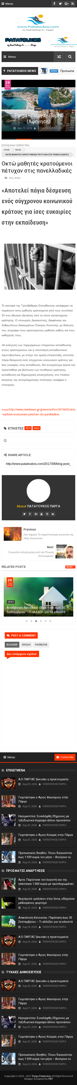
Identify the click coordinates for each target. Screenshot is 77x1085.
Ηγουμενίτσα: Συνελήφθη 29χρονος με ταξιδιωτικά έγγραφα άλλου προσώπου (44, 818)
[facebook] (30, 514)
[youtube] (41, 514)
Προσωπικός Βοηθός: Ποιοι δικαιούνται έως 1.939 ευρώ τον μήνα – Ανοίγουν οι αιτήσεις (45, 857)
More (69, 567)
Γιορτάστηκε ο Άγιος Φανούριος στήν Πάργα (43, 799)
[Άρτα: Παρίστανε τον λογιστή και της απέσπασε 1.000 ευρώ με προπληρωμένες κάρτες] (8, 883)
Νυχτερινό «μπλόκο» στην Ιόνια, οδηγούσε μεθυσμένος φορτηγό (46, 901)
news (54, 71)
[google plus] (35, 514)
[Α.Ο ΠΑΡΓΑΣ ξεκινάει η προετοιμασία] (8, 783)
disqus (26, 644)
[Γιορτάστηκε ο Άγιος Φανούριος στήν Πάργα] (8, 801)
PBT (50, 1079)
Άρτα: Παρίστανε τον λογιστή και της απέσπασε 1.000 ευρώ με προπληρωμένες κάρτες (46, 884)
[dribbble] (47, 514)
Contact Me (67, 757)
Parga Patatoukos (41, 1076)
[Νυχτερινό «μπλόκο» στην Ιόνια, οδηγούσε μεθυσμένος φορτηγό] (8, 903)
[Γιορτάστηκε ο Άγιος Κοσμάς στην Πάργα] (44, 71)
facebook (41, 644)
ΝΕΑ (11, 177)
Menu (9, 4)
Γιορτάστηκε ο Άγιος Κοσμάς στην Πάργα (45, 835)
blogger (12, 644)
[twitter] (24, 514)
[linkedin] (53, 514)
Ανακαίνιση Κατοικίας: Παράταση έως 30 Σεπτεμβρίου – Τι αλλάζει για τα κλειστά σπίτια (36, 612)
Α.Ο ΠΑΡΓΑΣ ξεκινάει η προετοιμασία (43, 779)
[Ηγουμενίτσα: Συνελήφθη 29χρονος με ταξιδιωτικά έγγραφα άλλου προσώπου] (8, 820)
